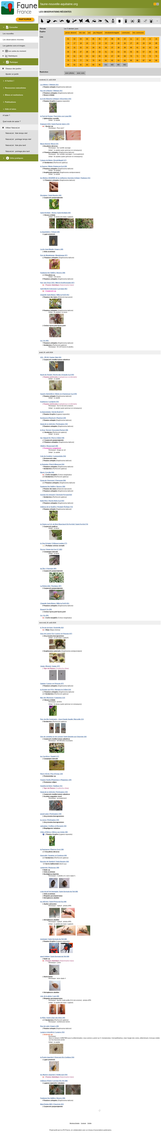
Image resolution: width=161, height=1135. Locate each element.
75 (68, 60)
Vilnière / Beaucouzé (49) (49, 446)
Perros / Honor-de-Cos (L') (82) (51, 549)
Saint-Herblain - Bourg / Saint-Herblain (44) (55, 213)
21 (93, 43)
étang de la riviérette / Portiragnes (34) (54, 424)
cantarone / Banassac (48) (49, 868)
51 (106, 52)
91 (74, 65)
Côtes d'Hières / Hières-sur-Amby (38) (54, 832)
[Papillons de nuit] (87, 21)
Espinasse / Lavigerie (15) (49, 402)
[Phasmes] (145, 21)
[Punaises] (119, 21)
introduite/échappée (112, 33)
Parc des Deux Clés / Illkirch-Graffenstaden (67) (57, 283)
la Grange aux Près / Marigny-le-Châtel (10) (55, 690)
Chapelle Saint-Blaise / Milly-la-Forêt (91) (54, 295)
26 (125, 43)
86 (137, 60)
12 (137, 39)
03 (81, 39)
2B (156, 43)
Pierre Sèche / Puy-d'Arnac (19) (51, 774)
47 (81, 52)
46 (74, 52)
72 (144, 56)
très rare (82, 33)
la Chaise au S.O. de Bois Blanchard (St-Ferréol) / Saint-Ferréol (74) (64, 524)
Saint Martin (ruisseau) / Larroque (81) (53, 289)
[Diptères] (139, 21)
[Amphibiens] (68, 21)
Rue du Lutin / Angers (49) (49, 1026)
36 (106, 48)
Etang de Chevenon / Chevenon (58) (53, 480)
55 (131, 52)
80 (99, 60)
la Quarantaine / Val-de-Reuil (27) (52, 412)
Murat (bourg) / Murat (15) (49, 144)
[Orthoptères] (94, 21)
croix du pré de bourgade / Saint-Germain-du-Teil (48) (59, 891)
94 (93, 65)
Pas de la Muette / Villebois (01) (51, 91)
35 (99, 48)
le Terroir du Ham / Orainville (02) (52, 628)
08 (112, 39)
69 (125, 56)
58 (150, 52)
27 (131, 43)
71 (137, 56)
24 (112, 43)
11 (131, 39)
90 (68, 65)
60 (68, 56)
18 (81, 43)
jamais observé (70, 33)
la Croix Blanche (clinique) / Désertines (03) (55, 99)
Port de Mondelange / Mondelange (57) (53, 255)
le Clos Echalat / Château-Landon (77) (53, 543)
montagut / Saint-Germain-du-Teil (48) (53, 939)
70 (131, 56)
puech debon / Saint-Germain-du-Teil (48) (54, 956)
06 (99, 39)
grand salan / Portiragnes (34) (50, 814)
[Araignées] (152, 21)
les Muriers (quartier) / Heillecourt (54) (53, 1075)
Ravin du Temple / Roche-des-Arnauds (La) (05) (57, 375)
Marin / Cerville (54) (47, 472)
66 (106, 56)
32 (81, 48)
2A (150, 43)
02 (74, 39)
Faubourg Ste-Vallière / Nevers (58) (52, 273)
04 (87, 39)
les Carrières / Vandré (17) (49, 756)
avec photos (69, 73)
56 (137, 52)
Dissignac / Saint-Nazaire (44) (50, 195)
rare (89, 33)
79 (93, 60)
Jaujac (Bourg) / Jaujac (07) (50, 666)
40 (131, 48)
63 (87, 56)
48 (87, 52)
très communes (138, 33)
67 (112, 56)
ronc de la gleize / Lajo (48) (49, 996)
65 (99, 56)
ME (118, 65)
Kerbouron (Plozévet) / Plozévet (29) (53, 418)
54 (125, 52)
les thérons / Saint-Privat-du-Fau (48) (53, 902)
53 (118, 52)
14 (150, 39)
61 (74, 56)
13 (144, 39)
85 (131, 60)
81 (106, 60)
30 (68, 48)
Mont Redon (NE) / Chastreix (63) (52, 1104)
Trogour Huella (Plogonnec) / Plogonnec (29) (55, 780)
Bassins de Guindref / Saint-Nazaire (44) (54, 861)
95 (99, 65)
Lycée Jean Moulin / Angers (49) (51, 249)
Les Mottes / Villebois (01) (49, 85)
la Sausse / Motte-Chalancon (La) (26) (53, 166)
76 (74, 60)
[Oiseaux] (42, 21)
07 (106, 39)
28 (137, 43)
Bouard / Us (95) (46, 609)
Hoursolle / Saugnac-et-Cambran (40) (53, 855)
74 (156, 56)
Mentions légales (74, 1123)
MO (124, 65)
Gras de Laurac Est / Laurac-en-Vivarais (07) (56, 634)
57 (144, 52)
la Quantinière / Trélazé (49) (50, 232)
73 (150, 56)
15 (156, 39)
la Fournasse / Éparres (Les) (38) (52, 849)
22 (99, 43)
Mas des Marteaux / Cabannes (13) (52, 698)
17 (74, 43)
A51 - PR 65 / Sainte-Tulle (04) (50, 357)
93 (87, 65)
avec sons (81, 73)
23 (106, 43)
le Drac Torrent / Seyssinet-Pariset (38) (54, 430)
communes (126, 33)
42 (144, 48)
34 (93, 48)
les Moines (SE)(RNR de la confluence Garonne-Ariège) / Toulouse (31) (65, 178)
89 (156, 60)
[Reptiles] (61, 21)
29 (144, 43)
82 (112, 60)
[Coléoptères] (126, 21)
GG (106, 65)
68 (118, 56)
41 (137, 48)
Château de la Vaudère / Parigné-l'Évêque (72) (56, 507)
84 (125, 60)
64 (93, 56)
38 (118, 48)
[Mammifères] (49, 21)
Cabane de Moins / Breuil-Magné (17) (53, 160)
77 (81, 60)
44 (156, 48)
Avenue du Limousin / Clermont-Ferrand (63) (56, 495)
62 (81, 56)
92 (81, 65)
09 (118, 39)
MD (112, 65)
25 (118, 43)
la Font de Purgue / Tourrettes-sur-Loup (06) (55, 116)
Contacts (83, 1123)
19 (87, 43)
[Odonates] (74, 21)
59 (156, 52)
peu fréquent (97, 33)
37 (112, 48)
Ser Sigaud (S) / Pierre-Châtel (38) (52, 438)
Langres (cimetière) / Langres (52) (52, 1032)
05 (93, 39)
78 (87, 60)
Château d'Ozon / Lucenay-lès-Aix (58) (54, 1081)
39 (125, 48)
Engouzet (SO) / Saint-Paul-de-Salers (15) (54, 124)
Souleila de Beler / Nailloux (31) (51, 786)
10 (125, 39)
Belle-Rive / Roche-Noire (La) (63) (52, 501)
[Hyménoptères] (100, 21)
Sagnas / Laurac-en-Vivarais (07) (52, 683)
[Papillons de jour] (81, 21)
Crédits (89, 1123)
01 (68, 39)
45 (68, 52)
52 (112, 52)
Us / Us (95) (44, 341)
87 (144, 60)
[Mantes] (106, 21)
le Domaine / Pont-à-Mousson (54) (52, 464)
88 (150, 60)
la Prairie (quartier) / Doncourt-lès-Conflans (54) (57, 1057)
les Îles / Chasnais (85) (48, 569)
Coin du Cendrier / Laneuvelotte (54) (53, 456)
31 (74, 48)
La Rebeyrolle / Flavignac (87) (50, 586)
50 (99, 52)
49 (93, 52)
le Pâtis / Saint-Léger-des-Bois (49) (52, 1018)
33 (87, 48)
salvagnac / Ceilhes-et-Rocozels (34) (53, 826)
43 (150, 48)
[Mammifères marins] (55, 21)
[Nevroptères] (132, 21)
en (157, 4)
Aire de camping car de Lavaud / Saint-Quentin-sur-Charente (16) (63, 737)
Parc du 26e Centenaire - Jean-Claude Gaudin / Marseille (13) (62, 719)
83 (118, 60)
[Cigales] (113, 21)
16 (68, 43)
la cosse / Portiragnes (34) (49, 820)
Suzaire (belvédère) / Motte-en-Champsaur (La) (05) (58, 394)
